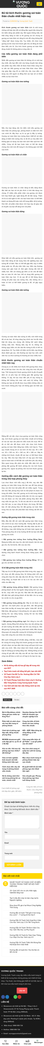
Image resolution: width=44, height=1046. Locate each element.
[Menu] (3, 4)
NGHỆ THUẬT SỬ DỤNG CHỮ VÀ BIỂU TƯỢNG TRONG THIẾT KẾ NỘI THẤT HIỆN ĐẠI (25, 884)
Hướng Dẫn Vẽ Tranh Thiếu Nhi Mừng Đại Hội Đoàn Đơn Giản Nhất (25, 943)
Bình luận (9, 813)
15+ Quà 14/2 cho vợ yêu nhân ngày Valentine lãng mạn (23, 892)
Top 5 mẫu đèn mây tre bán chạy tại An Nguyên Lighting (24, 899)
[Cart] (39, 4)
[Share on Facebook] (7, 694)
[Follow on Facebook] (3, 997)
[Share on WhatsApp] (3, 694)
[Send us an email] (11, 997)
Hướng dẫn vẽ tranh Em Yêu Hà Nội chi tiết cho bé (24, 951)
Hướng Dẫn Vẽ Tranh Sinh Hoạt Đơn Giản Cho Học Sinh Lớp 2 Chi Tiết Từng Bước (25, 921)
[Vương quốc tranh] (22, 4)
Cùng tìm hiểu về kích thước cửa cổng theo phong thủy (34, 789)
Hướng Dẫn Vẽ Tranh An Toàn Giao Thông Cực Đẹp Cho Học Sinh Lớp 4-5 (25, 936)
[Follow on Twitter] (7, 997)
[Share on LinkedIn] (22, 694)
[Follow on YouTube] (19, 997)
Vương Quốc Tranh (26, 21)
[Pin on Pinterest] (18, 694)
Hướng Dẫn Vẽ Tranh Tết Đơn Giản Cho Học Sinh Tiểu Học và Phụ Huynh (25, 929)
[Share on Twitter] (11, 694)
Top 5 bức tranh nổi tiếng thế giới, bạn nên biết (22, 671)
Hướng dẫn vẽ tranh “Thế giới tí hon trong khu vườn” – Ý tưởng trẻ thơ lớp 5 (25, 914)
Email (7, 843)
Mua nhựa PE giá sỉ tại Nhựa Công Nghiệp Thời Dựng (25, 906)
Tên (6, 832)
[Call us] (15, 997)
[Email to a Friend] (15, 694)
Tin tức (16, 700)
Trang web (9, 853)
